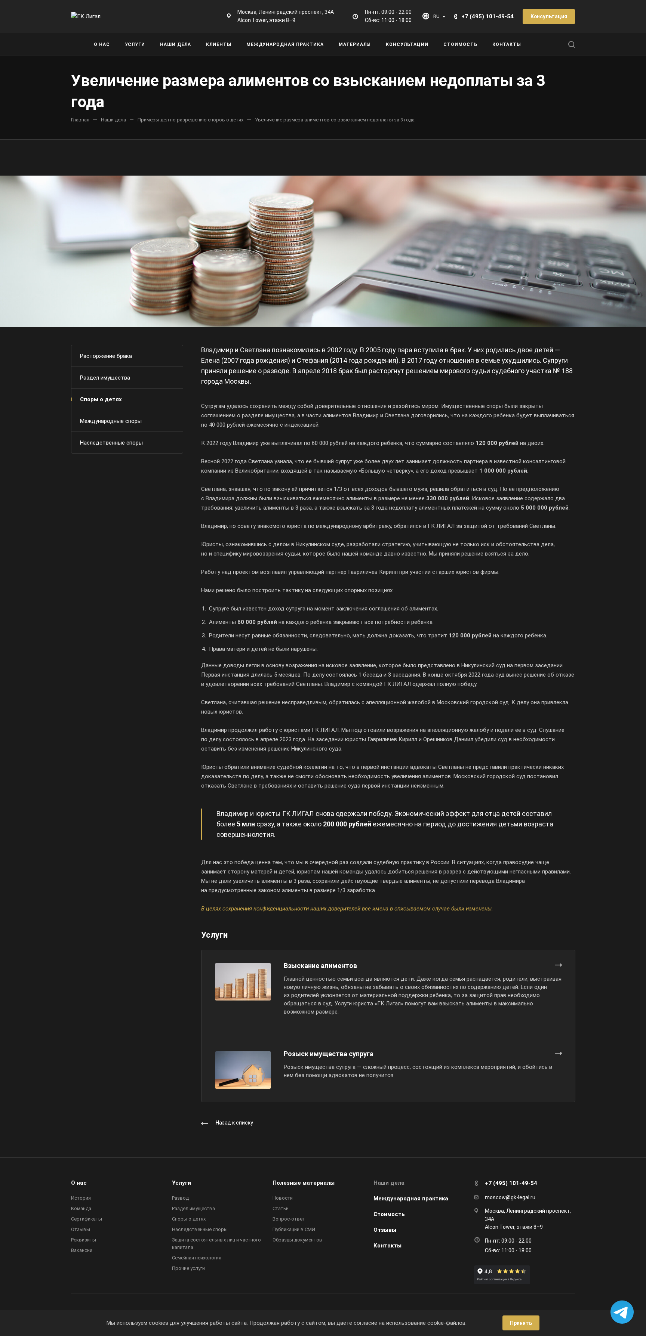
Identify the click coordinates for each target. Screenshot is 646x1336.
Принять (521, 1323)
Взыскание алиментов (320, 965)
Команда (81, 1208)
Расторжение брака (106, 356)
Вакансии (81, 1250)
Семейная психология (196, 1258)
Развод (180, 1198)
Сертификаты (86, 1219)
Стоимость (389, 1214)
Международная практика (410, 1198)
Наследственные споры (111, 442)
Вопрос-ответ (289, 1219)
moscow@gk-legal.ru (510, 1197)
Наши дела (388, 1182)
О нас (79, 1182)
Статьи (281, 1208)
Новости (283, 1198)
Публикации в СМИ (294, 1229)
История (81, 1198)
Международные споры (111, 421)
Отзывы (80, 1229)
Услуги (181, 1182)
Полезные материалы (304, 1182)
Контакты (387, 1245)
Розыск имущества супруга (328, 1054)
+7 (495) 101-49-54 (487, 16)
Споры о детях (101, 399)
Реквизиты (83, 1240)
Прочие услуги (188, 1268)
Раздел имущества (105, 377)
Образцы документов (297, 1240)
